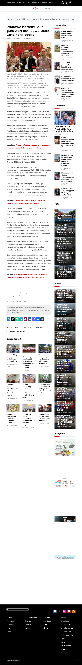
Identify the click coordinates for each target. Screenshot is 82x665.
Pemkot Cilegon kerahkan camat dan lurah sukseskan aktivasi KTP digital (64, 320)
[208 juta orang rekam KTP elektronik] (65, 574)
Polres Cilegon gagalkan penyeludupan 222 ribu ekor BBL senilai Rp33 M (63, 404)
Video (57, 283)
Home (12, 19)
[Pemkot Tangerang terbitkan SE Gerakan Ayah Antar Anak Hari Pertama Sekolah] (29, 348)
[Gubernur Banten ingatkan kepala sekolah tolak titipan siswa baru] (45, 348)
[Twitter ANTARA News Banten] (67, 2)
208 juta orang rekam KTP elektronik (63, 585)
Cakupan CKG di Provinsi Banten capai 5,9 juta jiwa (63, 129)
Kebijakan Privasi (66, 628)
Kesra (44, 624)
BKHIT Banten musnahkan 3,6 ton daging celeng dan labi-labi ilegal (64, 419)
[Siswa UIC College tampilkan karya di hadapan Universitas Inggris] (13, 378)
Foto (57, 204)
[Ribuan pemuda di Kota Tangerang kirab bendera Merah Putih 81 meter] (57, 176)
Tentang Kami (65, 631)
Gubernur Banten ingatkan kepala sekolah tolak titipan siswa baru (44, 359)
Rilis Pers (51, 2)
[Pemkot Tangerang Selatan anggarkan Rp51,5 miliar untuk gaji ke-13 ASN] (29, 378)
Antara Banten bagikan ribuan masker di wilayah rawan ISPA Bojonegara (64, 376)
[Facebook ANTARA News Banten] (63, 2)
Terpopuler (35, 2)
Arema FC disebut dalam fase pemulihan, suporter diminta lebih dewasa (67, 92)
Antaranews (11, 2)
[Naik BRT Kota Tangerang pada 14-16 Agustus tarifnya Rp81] (57, 192)
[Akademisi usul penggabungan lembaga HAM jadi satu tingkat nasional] (45, 378)
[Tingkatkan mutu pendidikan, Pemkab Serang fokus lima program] (29, 408)
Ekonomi (27, 621)
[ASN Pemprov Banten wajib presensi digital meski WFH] (45, 408)
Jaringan (63, 617)
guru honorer (25, 327)
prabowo (11, 331)
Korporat (63, 649)
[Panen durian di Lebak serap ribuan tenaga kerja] (57, 34)
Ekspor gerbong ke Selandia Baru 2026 (64, 508)
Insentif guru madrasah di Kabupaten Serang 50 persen (11, 419)
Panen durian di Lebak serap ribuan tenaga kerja (67, 35)
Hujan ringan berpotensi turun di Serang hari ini (68, 79)
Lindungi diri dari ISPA (62, 471)
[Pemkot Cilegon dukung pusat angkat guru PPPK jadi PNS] (13, 348)
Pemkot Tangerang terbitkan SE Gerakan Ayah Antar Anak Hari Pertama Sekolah (28, 361)
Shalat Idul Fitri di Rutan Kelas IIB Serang (64, 271)
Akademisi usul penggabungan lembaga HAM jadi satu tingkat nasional (44, 389)
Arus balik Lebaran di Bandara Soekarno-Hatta (64, 228)
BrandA (63, 642)
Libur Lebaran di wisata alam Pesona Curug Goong (64, 256)
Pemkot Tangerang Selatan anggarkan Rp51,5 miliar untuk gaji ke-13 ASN (28, 391)
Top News (44, 2)
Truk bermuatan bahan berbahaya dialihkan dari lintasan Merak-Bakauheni (64, 306)
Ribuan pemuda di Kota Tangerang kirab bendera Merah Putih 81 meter (67, 177)
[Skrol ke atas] (78, 660)
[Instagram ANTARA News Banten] (70, 2)
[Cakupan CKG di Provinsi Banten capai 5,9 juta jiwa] (65, 117)
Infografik (59, 433)
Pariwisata (28, 624)
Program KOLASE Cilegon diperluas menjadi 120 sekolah (64, 391)
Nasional (20, 19)
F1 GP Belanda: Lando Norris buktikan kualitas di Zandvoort (64, 545)
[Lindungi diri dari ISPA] (65, 458)
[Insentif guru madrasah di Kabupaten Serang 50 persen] (13, 408)
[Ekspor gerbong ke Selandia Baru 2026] (65, 497)
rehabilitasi (22, 331)
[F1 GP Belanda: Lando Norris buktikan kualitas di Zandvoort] (65, 535)
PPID (62, 653)
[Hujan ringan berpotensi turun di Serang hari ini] (57, 79)
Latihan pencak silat (64, 216)
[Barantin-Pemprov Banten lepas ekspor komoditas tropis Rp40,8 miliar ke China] (57, 140)
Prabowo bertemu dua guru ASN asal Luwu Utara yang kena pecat (50, 19)
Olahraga (27, 628)
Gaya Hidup (46, 621)
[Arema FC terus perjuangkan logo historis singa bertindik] (57, 66)
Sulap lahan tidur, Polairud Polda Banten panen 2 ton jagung (63, 363)
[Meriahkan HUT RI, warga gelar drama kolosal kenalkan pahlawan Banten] (57, 158)
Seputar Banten (30, 617)
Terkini (28, 2)
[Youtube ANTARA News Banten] (63, 4)
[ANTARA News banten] (43, 8)
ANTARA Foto (65, 646)
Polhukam (46, 617)
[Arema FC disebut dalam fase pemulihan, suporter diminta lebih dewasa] (57, 91)
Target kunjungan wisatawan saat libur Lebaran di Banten (64, 241)
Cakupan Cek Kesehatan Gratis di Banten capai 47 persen (64, 294)
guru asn (14, 327)
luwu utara (38, 327)
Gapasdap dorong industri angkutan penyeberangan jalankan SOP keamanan (64, 334)
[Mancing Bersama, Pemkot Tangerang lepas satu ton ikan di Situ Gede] (57, 48)
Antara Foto (20, 2)
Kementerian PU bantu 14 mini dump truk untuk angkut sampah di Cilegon (64, 349)
